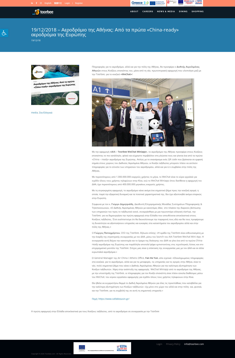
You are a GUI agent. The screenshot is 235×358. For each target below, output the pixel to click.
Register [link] (79, 3)
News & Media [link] (166, 11)
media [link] (34, 112)
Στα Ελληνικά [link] (45, 112)
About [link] (134, 11)
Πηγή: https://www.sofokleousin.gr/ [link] (110, 298)
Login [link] (67, 3)
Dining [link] (183, 11)
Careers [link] (147, 11)
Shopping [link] (198, 11)
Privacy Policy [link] (173, 344)
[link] (4, 33)
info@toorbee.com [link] (194, 344)
